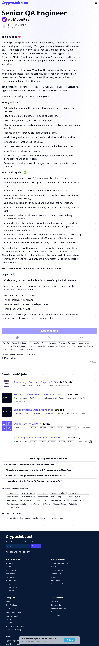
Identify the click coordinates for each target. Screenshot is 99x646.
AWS (66, 90)
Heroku (57, 90)
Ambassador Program (13, 613)
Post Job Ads (55, 567)
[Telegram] (15, 552)
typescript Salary (41, 500)
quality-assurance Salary (17, 504)
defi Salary (34, 504)
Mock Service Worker (26, 90)
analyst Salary (12, 497)
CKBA (46, 424)
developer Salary (28, 497)
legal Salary (42, 493)
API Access (9, 619)
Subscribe (35, 546)
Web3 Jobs (9, 564)
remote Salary (13, 493)
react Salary (12, 500)
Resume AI (54, 612)
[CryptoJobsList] (15, 3)
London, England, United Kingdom (16, 354)
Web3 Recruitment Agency (60, 564)
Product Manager (49, 343)
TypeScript (41, 346)
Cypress (7, 90)
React (59, 86)
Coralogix (21, 96)
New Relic (7, 96)
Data (21, 349)
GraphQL (48, 86)
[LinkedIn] (11, 552)
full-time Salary (13, 507)
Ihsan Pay (74, 437)
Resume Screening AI (58, 608)
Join (71, 640)
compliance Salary (64, 497)
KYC (16, 346)
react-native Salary (58, 500)
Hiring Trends (55, 580)
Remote (6, 343)
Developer (72, 343)
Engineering (84, 343)
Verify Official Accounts (14, 623)
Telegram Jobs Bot (12, 584)
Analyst (62, 343)
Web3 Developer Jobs (13, 567)
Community (34, 343)
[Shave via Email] (81, 337)
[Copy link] (17, 337)
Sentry (33, 96)
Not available (49, 330)
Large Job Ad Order (57, 570)
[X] (7, 552)
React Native (72, 86)
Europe (34, 354)
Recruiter (65, 346)
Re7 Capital (66, 382)
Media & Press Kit (12, 616)
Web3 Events (10, 577)
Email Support (11, 609)
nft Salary (46, 504)
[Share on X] (49, 337)
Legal (24, 343)
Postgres (45, 90)
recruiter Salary (76, 500)
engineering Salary (46, 497)
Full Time (29, 349)
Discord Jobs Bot (11, 587)
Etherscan (54, 602)
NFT (4, 349)
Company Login (56, 574)
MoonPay (21, 19)
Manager (12, 349)
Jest (46, 96)
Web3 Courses (11, 580)
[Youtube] (24, 552)
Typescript (23, 86)
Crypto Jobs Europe (55, 518)
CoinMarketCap (56, 605)
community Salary (58, 493)
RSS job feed (10, 591)
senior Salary (25, 500)
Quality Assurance (79, 346)
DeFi (91, 346)
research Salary (28, 493)
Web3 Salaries (11, 570)
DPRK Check (55, 577)
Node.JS (36, 86)
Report (94, 362)
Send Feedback (11, 605)
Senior (31, 346)
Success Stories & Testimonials (61, 584)
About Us (9, 602)
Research (7, 247)
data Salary (73, 504)
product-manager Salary (78, 493)
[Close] (77, 640)
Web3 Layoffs (10, 574)
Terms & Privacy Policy (13, 630)
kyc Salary (79, 497)
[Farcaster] (28, 552)
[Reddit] (20, 552)
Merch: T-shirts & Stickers (15, 626)
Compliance (7, 346)
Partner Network (56, 615)
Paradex (73, 394)
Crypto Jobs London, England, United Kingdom (26, 518)
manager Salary (59, 504)
